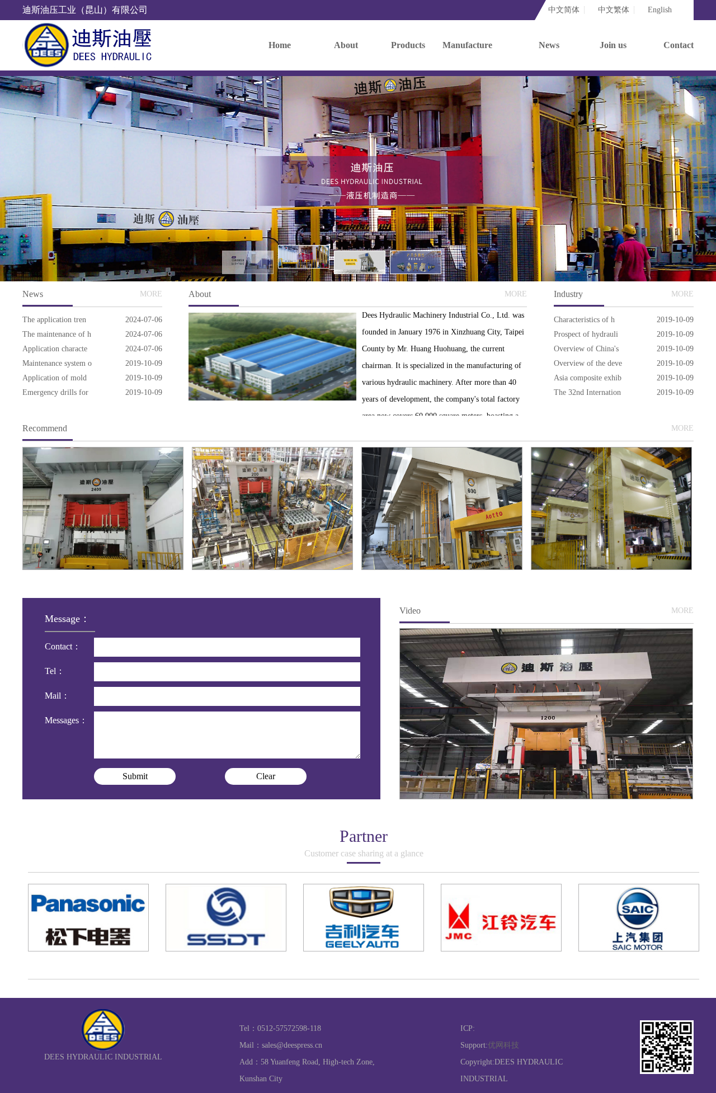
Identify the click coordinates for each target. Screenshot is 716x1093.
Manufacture (467, 45)
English (660, 10)
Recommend (44, 428)
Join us (613, 45)
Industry (568, 294)
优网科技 (503, 1045)
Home (279, 45)
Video (410, 610)
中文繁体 (613, 10)
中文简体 (564, 10)
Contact (678, 45)
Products (408, 45)
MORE (151, 294)
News (549, 45)
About (346, 45)
